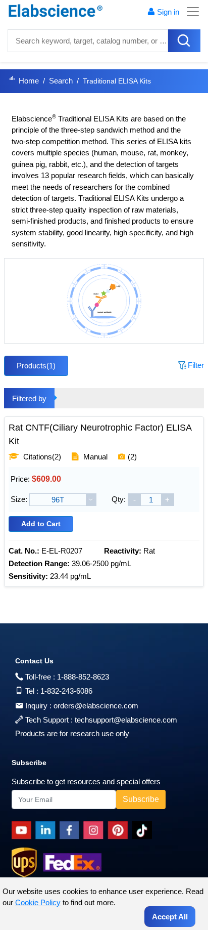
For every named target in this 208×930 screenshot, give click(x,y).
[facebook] (71, 830)
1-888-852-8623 (83, 676)
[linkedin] (47, 830)
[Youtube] (23, 830)
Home (29, 80)
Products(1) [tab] (36, 365)
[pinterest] (120, 830)
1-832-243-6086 (66, 691)
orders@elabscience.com (96, 705)
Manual (95, 456)
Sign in (168, 12)
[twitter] (143, 830)
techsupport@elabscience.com (126, 719)
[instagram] (95, 830)
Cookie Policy (38, 902)
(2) (132, 456)
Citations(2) (41, 456)
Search (61, 80)
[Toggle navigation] (189, 11)
